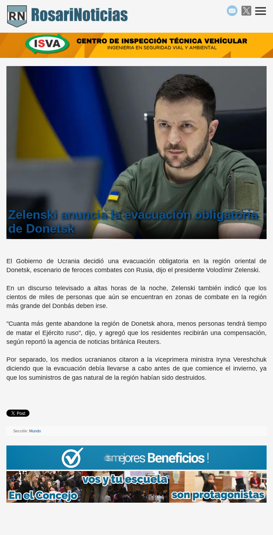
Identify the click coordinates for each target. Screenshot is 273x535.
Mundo (35, 431)
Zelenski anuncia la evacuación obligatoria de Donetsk (133, 221)
